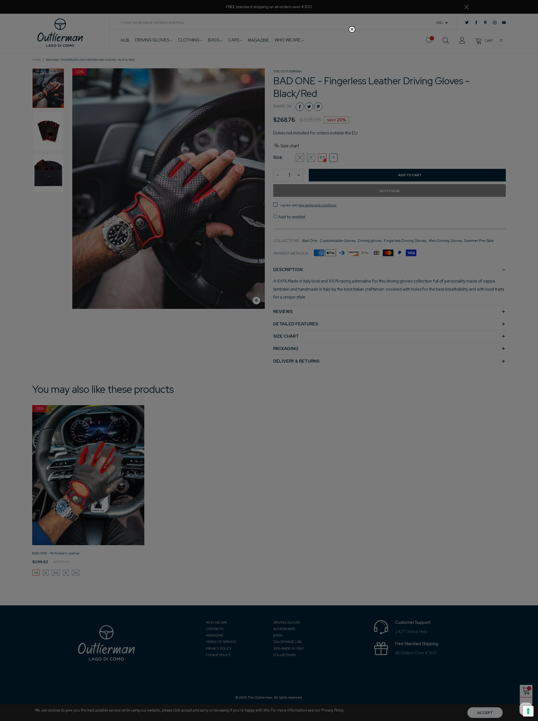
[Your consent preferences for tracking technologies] (528, 711)
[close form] (352, 29)
